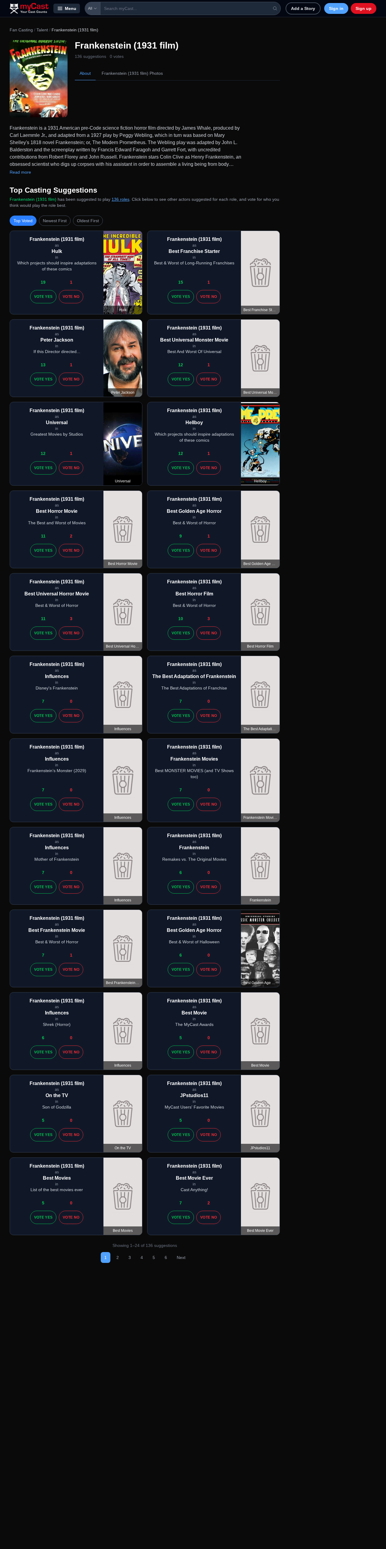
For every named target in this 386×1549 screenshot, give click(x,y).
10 (180, 618)
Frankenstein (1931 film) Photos (132, 73)
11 (43, 536)
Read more (20, 172)
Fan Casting (21, 29)
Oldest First (88, 220)
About (85, 73)
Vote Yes (43, 297)
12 (180, 364)
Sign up (364, 8)
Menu (70, 8)
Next (181, 1257)
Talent (42, 29)
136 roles (120, 199)
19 (43, 282)
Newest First (55, 220)
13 (43, 364)
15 (180, 282)
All (90, 8)
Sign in (336, 8)
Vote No (71, 297)
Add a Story (303, 8)
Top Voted (23, 220)
